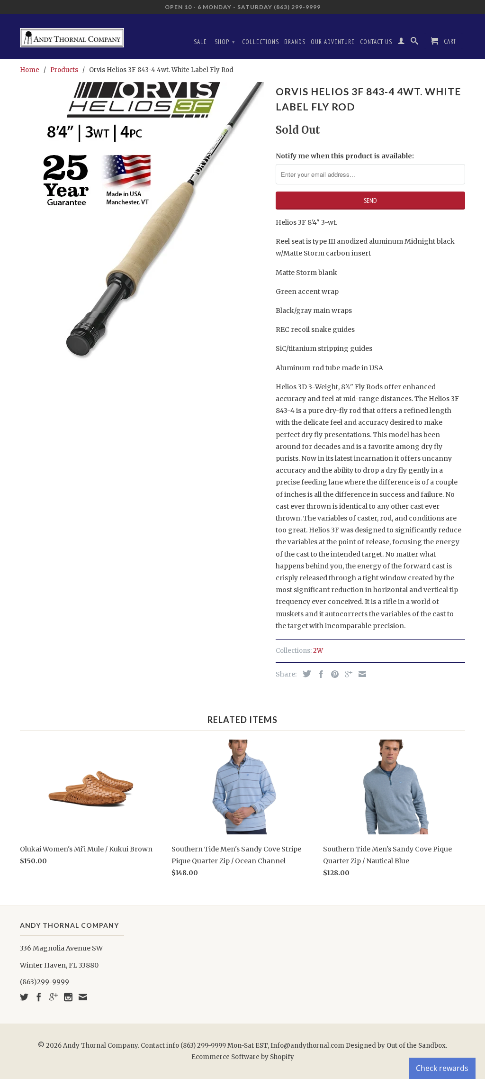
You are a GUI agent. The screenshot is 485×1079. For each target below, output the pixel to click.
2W (318, 651)
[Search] (415, 42)
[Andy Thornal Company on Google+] (53, 997)
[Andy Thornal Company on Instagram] (68, 997)
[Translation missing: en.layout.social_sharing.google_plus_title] (346, 674)
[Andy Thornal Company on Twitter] (24, 997)
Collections (260, 42)
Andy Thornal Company (100, 1046)
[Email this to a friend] (360, 674)
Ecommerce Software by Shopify (242, 1057)
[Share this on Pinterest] (332, 674)
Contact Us (376, 42)
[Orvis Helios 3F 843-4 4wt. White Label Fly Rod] (143, 236)
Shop (225, 42)
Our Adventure (333, 42)
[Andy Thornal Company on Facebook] (39, 997)
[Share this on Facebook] (319, 674)
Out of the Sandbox (416, 1046)
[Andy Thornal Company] (72, 34)
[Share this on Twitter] (304, 673)
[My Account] (401, 42)
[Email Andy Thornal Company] (83, 997)
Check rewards (442, 1068)
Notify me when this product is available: (345, 156)
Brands (294, 42)
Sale (200, 42)
